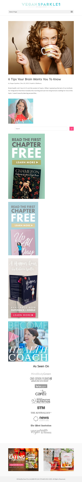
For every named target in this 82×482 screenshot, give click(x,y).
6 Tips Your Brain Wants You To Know (34, 79)
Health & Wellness (36, 83)
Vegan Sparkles (15, 83)
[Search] (71, 129)
